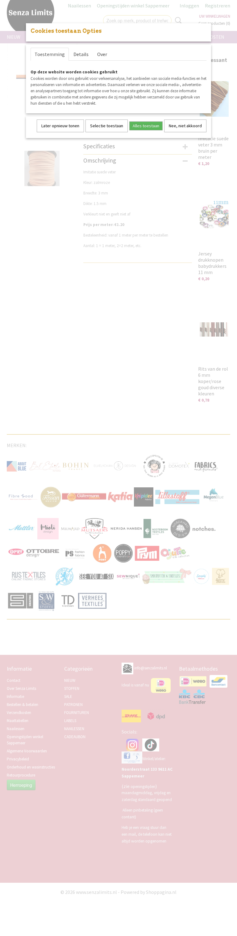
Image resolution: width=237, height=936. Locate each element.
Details (81, 54)
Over (102, 54)
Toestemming (50, 54)
